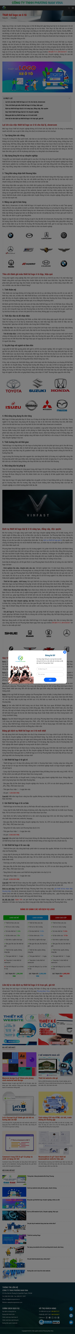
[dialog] (37, 667)
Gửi (50, 680)
